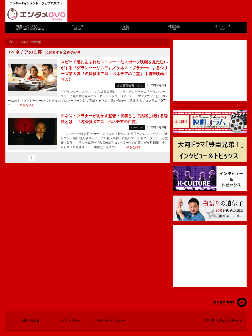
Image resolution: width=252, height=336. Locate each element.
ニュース (78, 28)
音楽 (126, 28)
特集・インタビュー (30, 28)
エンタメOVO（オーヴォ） (36, 14)
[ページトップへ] (230, 306)
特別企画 (174, 28)
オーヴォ (220, 28)
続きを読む (27, 105)
